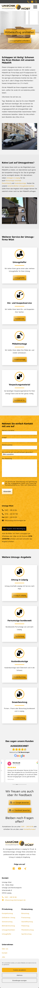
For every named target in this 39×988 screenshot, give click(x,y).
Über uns (5, 949)
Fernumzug (19, 636)
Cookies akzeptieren (19, 970)
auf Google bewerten (21, 802)
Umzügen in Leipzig (13, 178)
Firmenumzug (19, 718)
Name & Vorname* (8, 430)
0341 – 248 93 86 (11, 510)
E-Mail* (4, 437)
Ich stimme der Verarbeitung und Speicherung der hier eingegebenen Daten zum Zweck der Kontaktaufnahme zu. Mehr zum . (21, 483)
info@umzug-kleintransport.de (15, 520)
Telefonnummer (7, 445)
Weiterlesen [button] (7, 779)
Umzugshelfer (19, 278)
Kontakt (4, 953)
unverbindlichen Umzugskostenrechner (21, 186)
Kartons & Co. (19, 400)
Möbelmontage (19, 359)
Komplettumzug (7, 913)
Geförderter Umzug (8, 917)
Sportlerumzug (26, 934)
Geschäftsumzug (27, 921)
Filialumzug (25, 926)
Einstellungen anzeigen (19, 980)
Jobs (3, 957)
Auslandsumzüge (20, 183)
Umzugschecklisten (8, 930)
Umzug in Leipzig (19, 595)
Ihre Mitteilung (7, 458)
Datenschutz (32, 485)
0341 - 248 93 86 (11, 897)
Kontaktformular (29, 829)
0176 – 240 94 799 (11, 514)
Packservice (19, 319)
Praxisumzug (25, 917)
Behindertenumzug (8, 926)
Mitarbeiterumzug (27, 930)
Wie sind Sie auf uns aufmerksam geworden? (17, 452)
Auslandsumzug (19, 677)
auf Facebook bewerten (21, 810)
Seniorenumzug (7, 921)
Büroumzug (25, 913)
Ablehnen (19, 975)
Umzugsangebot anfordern (19, 41)
